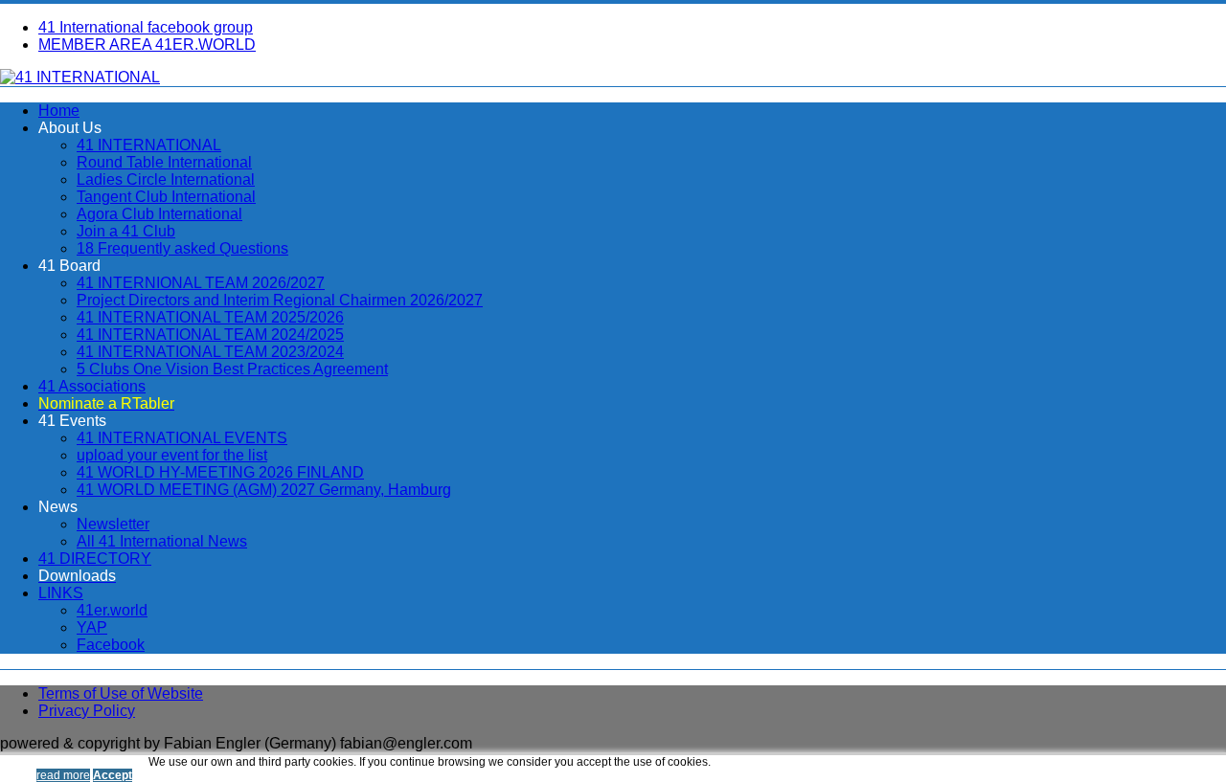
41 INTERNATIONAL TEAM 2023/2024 (210, 352)
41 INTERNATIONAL (149, 145)
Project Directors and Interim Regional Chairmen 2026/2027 (280, 300)
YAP (92, 627)
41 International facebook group (145, 27)
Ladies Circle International (166, 179)
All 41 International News (162, 541)
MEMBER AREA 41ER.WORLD (147, 44)
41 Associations (92, 386)
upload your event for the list (172, 455)
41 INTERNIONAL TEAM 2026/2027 (201, 283)
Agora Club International (159, 214)
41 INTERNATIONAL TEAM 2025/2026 (210, 317)
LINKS (60, 593)
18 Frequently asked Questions (182, 248)
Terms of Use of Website (120, 693)
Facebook (111, 645)
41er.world (112, 610)
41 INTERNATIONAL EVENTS (182, 438)
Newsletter (113, 524)
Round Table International (164, 162)
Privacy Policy (86, 711)
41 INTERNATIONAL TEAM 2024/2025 (210, 334)
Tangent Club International (166, 197)
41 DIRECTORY (94, 558)
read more (63, 775)
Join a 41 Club (126, 231)
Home (58, 110)
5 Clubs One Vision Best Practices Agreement (232, 369)
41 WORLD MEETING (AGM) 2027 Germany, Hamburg (264, 489)
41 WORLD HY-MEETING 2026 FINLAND (220, 472)
